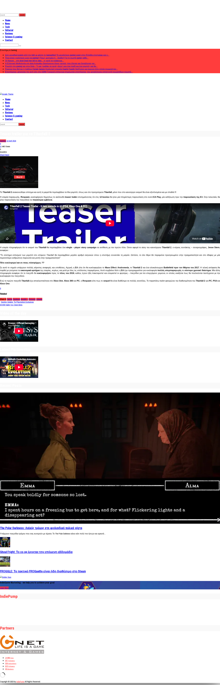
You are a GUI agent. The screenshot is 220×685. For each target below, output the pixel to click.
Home (7, 20)
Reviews (9, 33)
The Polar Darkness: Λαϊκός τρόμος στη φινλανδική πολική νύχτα (41, 528)
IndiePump (20, 681)
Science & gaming (13, 36)
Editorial (9, 30)
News (7, 23)
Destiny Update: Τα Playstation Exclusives (17, 302)
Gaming (3, 140)
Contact (9, 40)
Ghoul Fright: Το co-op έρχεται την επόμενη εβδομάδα (36, 552)
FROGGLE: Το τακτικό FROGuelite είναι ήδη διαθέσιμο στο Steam (43, 571)
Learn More (4, 588)
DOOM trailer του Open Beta (11, 304)
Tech (7, 26)
